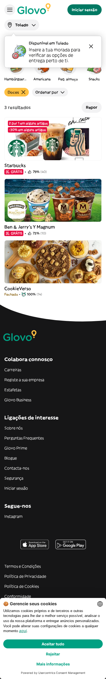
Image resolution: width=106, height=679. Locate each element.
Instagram (13, 516)
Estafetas (12, 389)
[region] (53, 68)
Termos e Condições (22, 566)
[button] (15, 68)
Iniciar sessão (16, 488)
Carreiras (12, 369)
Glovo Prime (15, 448)
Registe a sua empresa (24, 379)
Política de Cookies (21, 586)
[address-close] (91, 46)
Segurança (13, 478)
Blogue (10, 458)
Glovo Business (17, 399)
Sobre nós (13, 428)
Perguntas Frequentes (24, 438)
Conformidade (17, 596)
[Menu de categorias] (9, 9)
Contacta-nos (16, 468)
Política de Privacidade (25, 576)
